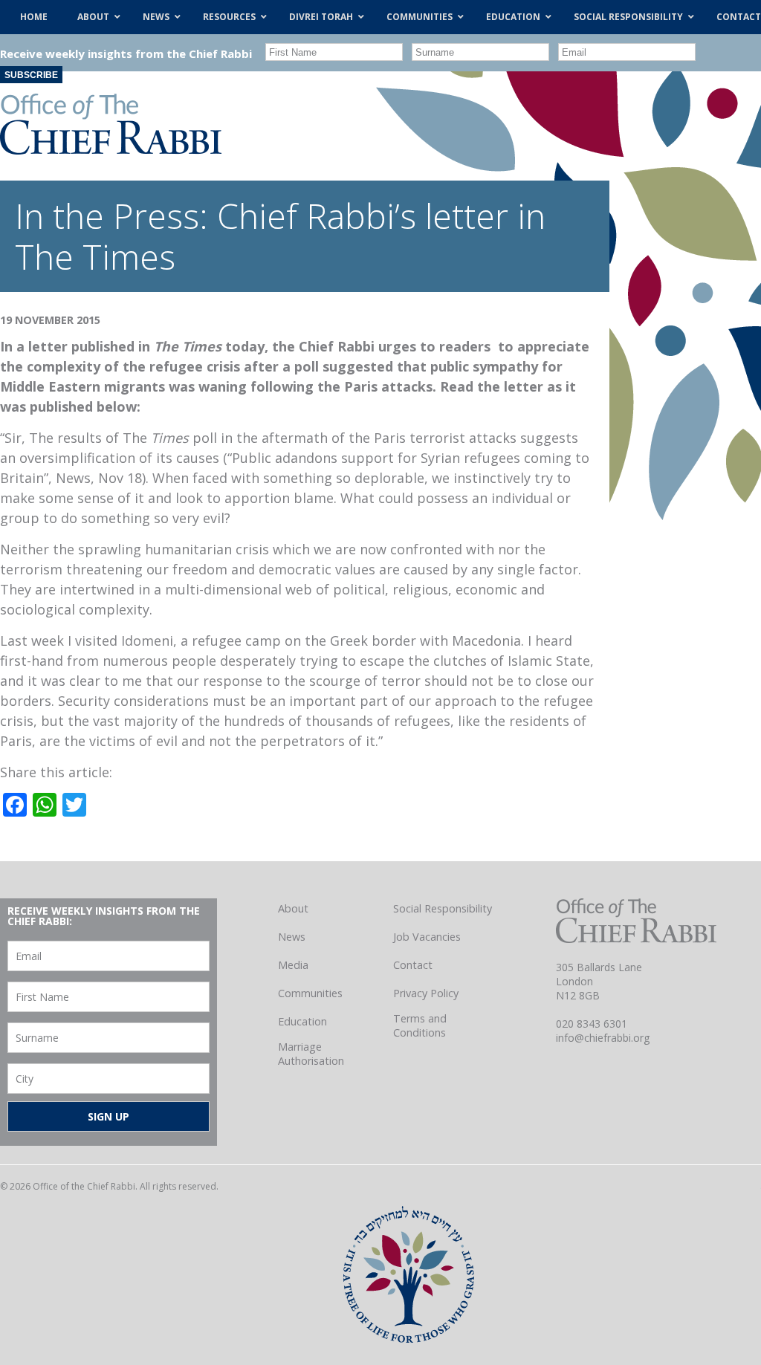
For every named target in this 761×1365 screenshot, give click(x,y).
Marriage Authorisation (311, 1054)
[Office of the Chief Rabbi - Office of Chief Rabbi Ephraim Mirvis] (110, 149)
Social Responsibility (442, 908)
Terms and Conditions (420, 1025)
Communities (310, 993)
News (291, 937)
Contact (413, 965)
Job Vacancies (427, 937)
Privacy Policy (426, 993)
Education (302, 1021)
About (293, 908)
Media (293, 965)
